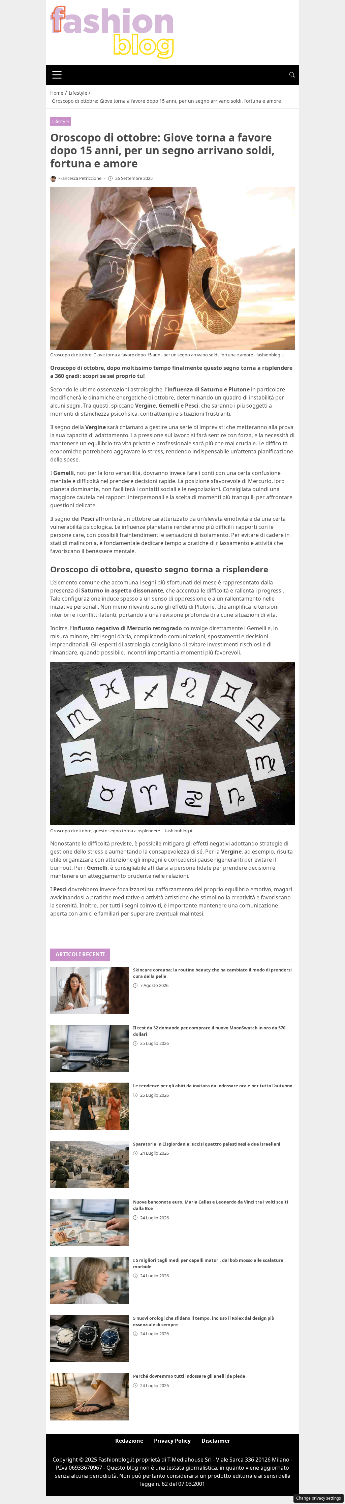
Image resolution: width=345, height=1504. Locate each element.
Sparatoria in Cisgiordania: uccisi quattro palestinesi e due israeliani (206, 1144)
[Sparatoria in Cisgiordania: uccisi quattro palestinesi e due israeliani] (89, 1164)
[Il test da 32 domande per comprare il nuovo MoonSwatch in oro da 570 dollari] (89, 1048)
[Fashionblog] (112, 31)
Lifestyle (60, 121)
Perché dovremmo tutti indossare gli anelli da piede (189, 1376)
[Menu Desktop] (57, 75)
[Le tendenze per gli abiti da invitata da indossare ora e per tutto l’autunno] (89, 1106)
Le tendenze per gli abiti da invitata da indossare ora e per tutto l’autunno (212, 1086)
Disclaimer (215, 1440)
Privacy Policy (172, 1440)
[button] (292, 75)
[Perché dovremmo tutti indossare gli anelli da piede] (89, 1396)
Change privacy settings (318, 1498)
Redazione (129, 1440)
